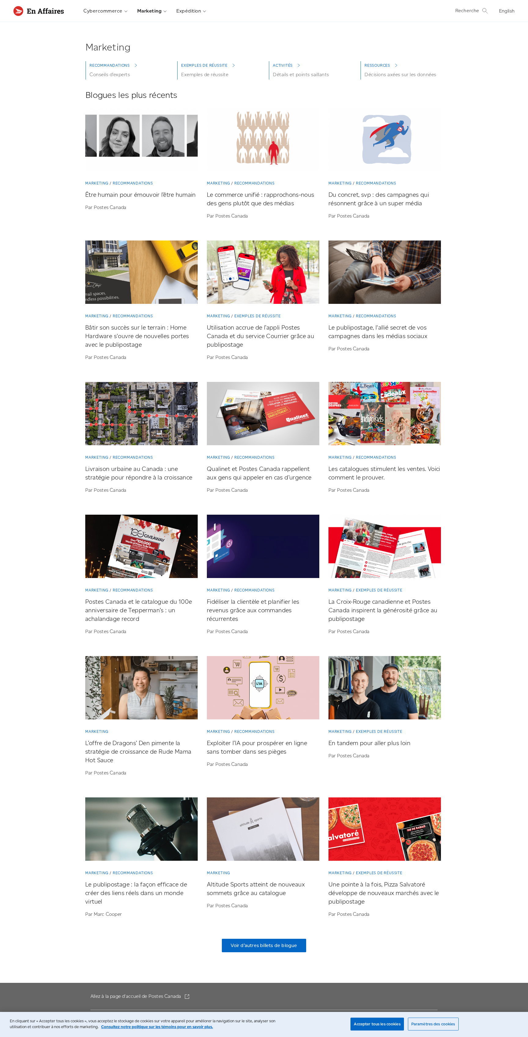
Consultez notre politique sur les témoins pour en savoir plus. (157, 1026)
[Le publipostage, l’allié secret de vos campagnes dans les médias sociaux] (384, 273)
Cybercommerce (103, 11)
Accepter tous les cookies (377, 1024)
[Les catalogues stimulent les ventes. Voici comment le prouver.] (384, 415)
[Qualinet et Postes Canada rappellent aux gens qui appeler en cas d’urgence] (263, 415)
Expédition (188, 11)
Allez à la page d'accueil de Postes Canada (136, 996)
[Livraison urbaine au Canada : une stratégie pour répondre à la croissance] (141, 415)
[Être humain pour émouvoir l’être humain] (141, 140)
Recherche (467, 10)
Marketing (149, 11)
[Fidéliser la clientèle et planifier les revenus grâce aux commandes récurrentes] (263, 547)
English (507, 11)
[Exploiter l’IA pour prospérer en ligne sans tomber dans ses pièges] (263, 689)
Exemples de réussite (257, 316)
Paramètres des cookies (433, 1024)
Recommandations (133, 183)
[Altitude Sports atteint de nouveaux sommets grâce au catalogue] (263, 830)
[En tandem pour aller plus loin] (384, 689)
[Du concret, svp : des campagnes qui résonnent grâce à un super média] (384, 140)
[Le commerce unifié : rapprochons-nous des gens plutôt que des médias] (263, 140)
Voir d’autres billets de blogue (264, 945)
